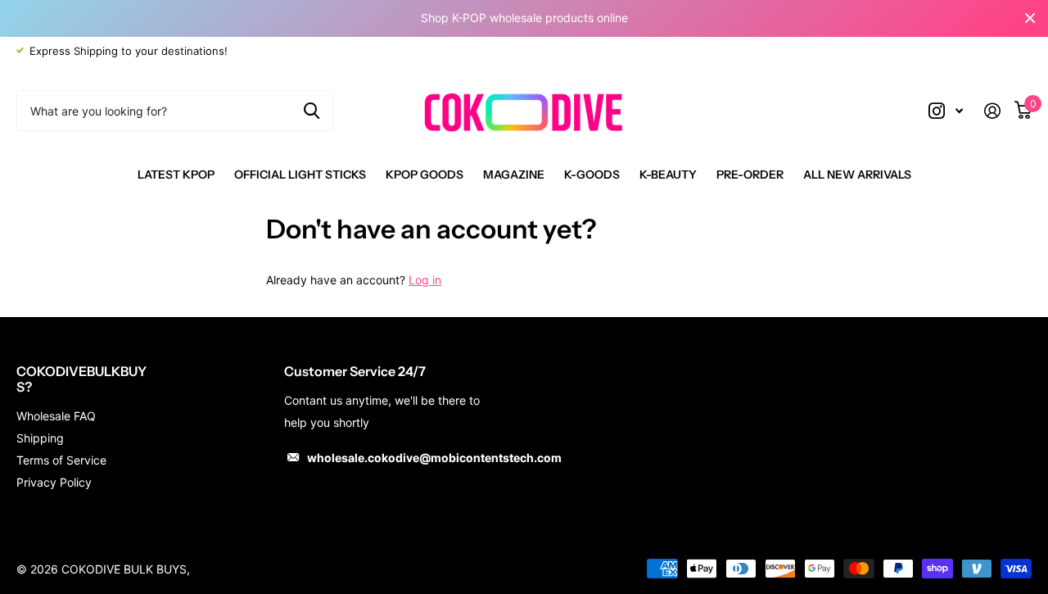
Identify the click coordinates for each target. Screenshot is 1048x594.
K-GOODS (592, 174)
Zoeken (311, 110)
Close (1030, 18)
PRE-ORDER (750, 174)
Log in (425, 280)
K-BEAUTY (668, 174)
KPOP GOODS (424, 174)
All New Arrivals (857, 174)
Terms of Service (61, 460)
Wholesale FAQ (56, 416)
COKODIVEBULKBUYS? (81, 379)
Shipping (40, 438)
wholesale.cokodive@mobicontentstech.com (434, 458)
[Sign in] (998, 111)
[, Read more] (946, 111)
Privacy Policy (54, 482)
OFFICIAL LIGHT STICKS (300, 174)
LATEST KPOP (176, 174)
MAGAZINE (513, 174)
